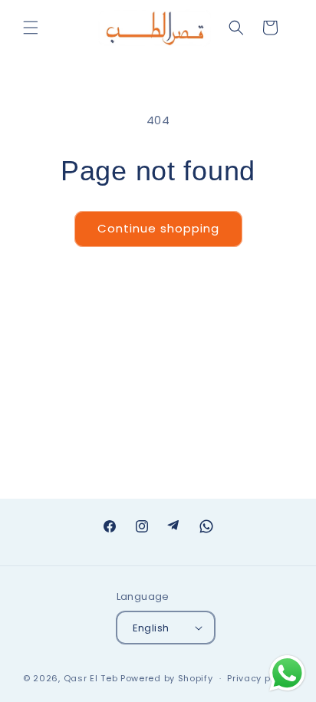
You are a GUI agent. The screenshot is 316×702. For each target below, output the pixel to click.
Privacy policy (260, 678)
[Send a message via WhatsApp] (287, 673)
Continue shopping (158, 228)
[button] (31, 27)
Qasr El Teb (91, 678)
